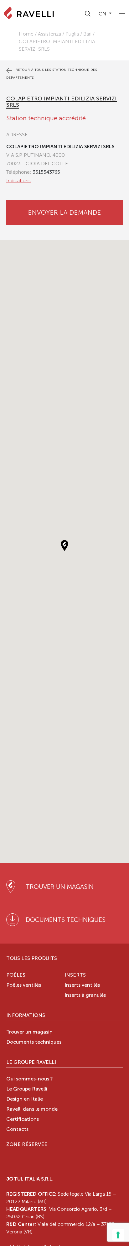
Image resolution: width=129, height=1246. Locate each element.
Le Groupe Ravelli (31, 1062)
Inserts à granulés (85, 995)
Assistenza (49, 34)
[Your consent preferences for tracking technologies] (118, 1235)
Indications (18, 180)
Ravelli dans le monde (32, 1109)
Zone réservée (26, 1144)
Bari (87, 34)
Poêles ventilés (23, 985)
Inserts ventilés (82, 985)
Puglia (72, 34)
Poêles (15, 975)
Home (26, 34)
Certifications (22, 1119)
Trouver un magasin (29, 1032)
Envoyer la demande (64, 212)
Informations (25, 1015)
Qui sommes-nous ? (29, 1079)
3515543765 (46, 172)
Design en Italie (24, 1099)
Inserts (75, 975)
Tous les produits (31, 958)
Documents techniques (33, 1042)
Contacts (17, 1129)
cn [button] (103, 14)
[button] (88, 14)
